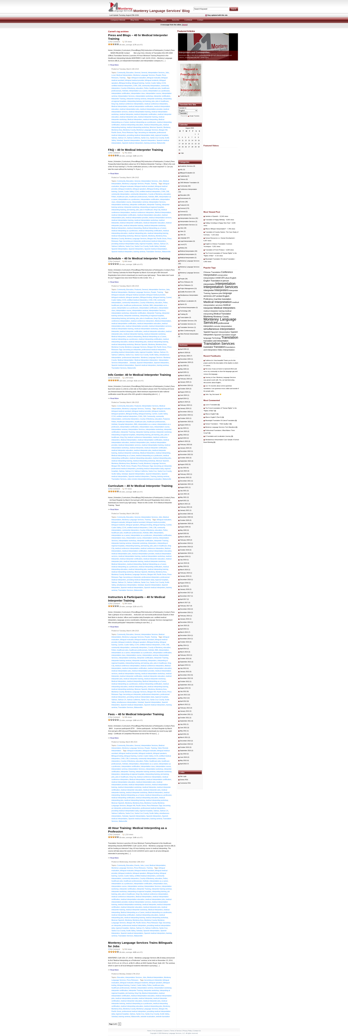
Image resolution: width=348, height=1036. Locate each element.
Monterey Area (116, 130)
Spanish (207, 332)
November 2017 (185, 596)
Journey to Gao (210, 377)
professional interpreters (151, 577)
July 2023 (183, 428)
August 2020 (184, 527)
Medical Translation (222, 314)
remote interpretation (223, 326)
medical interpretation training (140, 112)
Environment (184, 198)
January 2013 (184, 671)
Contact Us (197, 1031)
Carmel (147, 83)
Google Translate (194, 116)
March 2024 (184, 402)
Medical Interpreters (135, 119)
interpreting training (134, 101)
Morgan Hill (163, 130)
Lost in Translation (212, 405)
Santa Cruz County (157, 138)
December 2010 (185, 741)
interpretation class (138, 93)
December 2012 (185, 675)
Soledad (120, 140)
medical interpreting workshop (138, 127)
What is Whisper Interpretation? (215, 229)
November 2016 (185, 612)
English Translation (211, 280)
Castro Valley (156, 83)
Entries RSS (184, 779)
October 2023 (184, 418)
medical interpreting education (132, 125)
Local (113, 75)
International (184, 215)
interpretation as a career (138, 91)
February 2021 (185, 507)
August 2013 (184, 665)
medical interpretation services (160, 218)
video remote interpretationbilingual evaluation (144, 479)
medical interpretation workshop (146, 220)
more (185, 25)
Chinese (182, 179)
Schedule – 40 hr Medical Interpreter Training (139, 258)
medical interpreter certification (145, 114)
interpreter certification (162, 96)
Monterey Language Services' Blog (161, 11)
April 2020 (183, 533)
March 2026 (184, 352)
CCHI (164, 83)
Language (183, 238)
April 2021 (183, 500)
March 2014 (184, 652)
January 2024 (184, 408)
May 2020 (183, 530)
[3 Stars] (113, 44)
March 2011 (184, 737)
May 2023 (183, 435)
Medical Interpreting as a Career (154, 228)
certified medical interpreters (121, 86)
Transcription (184, 317)
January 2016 (184, 619)
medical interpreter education (154, 223)
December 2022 (185, 451)
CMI (139, 86)
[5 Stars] (118, 44)
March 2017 (184, 602)
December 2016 (185, 609)
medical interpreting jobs (153, 125)
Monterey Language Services (144, 75)
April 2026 (183, 349)
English (233, 278)
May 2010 (183, 760)
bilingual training (138, 83)
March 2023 (184, 441)
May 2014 (183, 645)
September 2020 (185, 523)
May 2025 (183, 369)
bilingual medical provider (134, 80)
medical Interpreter (126, 114)
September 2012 (185, 685)
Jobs (167, 73)
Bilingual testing (125, 83)
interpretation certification (120, 93)
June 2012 (183, 694)
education (139, 88)
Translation (229, 337)
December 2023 (185, 411)
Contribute (188, 20)
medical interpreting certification (150, 231)
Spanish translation (222, 335)
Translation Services (153, 252)
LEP (213, 296)
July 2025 (183, 365)
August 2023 (184, 425)
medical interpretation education (149, 215)
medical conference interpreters (156, 104)
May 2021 (183, 497)
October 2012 (184, 681)
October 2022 (184, 458)
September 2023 (185, 421)
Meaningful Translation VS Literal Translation (219, 259)
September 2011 (185, 721)
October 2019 (184, 550)
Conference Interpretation (188, 189)
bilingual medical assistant (144, 186)
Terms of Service (175, 1031)
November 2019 (185, 546)
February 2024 (185, 405)
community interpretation (151, 86)
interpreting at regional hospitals (152, 207)
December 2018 (185, 579)
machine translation (222, 299)
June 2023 (183, 431)
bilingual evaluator (153, 78)
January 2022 (184, 477)
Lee (206, 386)
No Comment (115, 42)
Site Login (183, 776)
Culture (227, 278)
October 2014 (184, 642)
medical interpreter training (148, 117)
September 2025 (185, 362)
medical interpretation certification (140, 106)
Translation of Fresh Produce (215, 250)
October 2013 (184, 658)
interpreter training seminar (136, 99)
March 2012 (184, 704)
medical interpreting (150, 119)
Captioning (183, 176)
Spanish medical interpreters (132, 143)
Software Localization (187, 301)
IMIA (156, 197)
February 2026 (185, 356)
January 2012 (184, 711)
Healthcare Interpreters (125, 422)
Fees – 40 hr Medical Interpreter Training (136, 714)
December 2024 (185, 385)
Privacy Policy (187, 1031)
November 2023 (185, 415)
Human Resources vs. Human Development (219, 238)
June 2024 (183, 395)
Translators (220, 346)
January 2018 (184, 589)
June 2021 (183, 494)
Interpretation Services (156, 73)
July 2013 (183, 668)
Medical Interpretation (124, 75)
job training (146, 101)
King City (114, 104)
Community (121, 73)
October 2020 (184, 520)
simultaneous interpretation (127, 585)
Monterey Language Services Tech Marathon (221, 427)
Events (136, 865)
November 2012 (185, 678)
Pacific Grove (116, 132)
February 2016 (185, 615)
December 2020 (185, 514)
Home (149, 1031)
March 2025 (184, 375)
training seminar (150, 143)
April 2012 (183, 701)
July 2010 (183, 754)
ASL (181, 169)
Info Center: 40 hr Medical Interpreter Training (139, 374)
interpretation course (153, 93)
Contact (200, 20)
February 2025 (185, 379)
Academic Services (186, 166)
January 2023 (184, 448)
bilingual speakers (139, 189)
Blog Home (134, 20)
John (207, 394)
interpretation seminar (140, 202)
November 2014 (185, 638)
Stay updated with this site (217, 15)
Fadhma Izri (209, 360)
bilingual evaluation (138, 78)
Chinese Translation (212, 272)
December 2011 (185, 714)
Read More (114, 65)
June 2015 (183, 625)
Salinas (114, 138)
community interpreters (138, 194)
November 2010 (185, 744)
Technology (184, 311)
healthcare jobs (155, 88)
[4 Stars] (116, 44)
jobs (153, 101)
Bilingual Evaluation (186, 173)
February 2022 (185, 474)
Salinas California (133, 138)
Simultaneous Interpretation (189, 295)
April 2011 (183, 734)
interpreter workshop (154, 99)
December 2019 (185, 543)
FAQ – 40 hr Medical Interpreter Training (135, 149)
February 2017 (185, 606)
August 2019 (184, 556)
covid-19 (219, 278)
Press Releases (150, 20)
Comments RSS (185, 783)
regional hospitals (161, 135)
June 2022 (183, 471)
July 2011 (183, 724)
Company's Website (118, 20)
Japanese (214, 293)
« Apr (182, 153)
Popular (164, 20)
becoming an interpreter (153, 980)
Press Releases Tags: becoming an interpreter (139, 132)
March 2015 (184, 632)
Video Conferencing (186, 330)
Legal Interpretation (186, 241)
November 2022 (185, 454)
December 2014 (185, 635)
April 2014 (183, 648)
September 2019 (185, 553)
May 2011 (183, 731)
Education (130, 73)
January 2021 (184, 510)
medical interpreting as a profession (143, 122)
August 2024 (184, 392)
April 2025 (183, 372)
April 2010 (183, 764)
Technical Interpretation (187, 307)
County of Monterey (128, 88)
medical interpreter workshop (155, 225)
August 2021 (184, 487)
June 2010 (183, 757)
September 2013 (185, 662)
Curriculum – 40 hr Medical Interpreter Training (140, 485)
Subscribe (175, 20)
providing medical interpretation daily (140, 135)
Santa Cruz (145, 138)
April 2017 (183, 599)
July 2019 (183, 559)
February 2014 (185, 655)
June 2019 (183, 563)
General (137, 73)
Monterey (166, 127)
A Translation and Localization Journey (219, 436)
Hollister (125, 91)
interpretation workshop (144, 96)
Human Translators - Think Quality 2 (218, 424)
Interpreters (152, 543)
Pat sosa (208, 369)
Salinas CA (122, 138)
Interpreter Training (118, 99)
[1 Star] (109, 44)
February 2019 (185, 573)
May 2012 (183, 698)
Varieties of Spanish (211, 216)
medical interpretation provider (151, 109)
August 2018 (184, 583)
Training (122, 78)
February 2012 (185, 708)
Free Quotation (157, 1031)
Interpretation (158, 533)
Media (182, 248)
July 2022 (183, 467)
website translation (163, 1017)
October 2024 (184, 388)
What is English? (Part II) (214, 417)
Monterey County (129, 130)
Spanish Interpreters (148, 140)
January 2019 (184, 576)
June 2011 (183, 727)
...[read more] (216, 57)
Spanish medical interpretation (155, 249)
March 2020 (184, 537)
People (158, 75)
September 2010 (185, 750)
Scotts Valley (154, 246)
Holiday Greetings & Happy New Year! (217, 223)
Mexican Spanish (156, 127)
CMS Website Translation (188, 182)
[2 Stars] (111, 44)
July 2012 (183, 691)
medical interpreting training (157, 233)
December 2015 (185, 622)
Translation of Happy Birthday (215, 219)
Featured (137, 290)
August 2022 (184, 464)
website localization (148, 1017)
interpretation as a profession (159, 91)
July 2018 (183, 586)
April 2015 (183, 629)
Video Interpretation (226, 350)
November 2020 (185, 517)
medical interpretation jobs (129, 109)
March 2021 (184, 504)
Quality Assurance (186, 292)
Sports (182, 304)
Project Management (187, 288)
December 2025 (185, 359)
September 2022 (185, 461)
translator (208, 347)
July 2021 (183, 490)
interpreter (208, 290)
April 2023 (183, 438)
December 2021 (185, 481)
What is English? (211, 414)
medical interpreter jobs (128, 117)
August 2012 (184, 688)
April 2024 (183, 398)
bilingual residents (152, 80)
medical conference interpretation (131, 104)
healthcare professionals (138, 197)
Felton (146, 88)
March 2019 (184, 569)
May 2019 (183, 566)
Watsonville (161, 143)
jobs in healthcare (162, 101)
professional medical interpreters (154, 241)
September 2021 (185, 484)
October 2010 (184, 747)
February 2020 (185, 540)
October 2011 (184, 717)
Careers (166, 1031)
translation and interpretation (215, 341)
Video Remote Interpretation (189, 334)
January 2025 (184, 382)
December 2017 (185, 592)
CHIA (135, 86)
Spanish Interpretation (132, 140)
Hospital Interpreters (125, 424)
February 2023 (185, 444)
